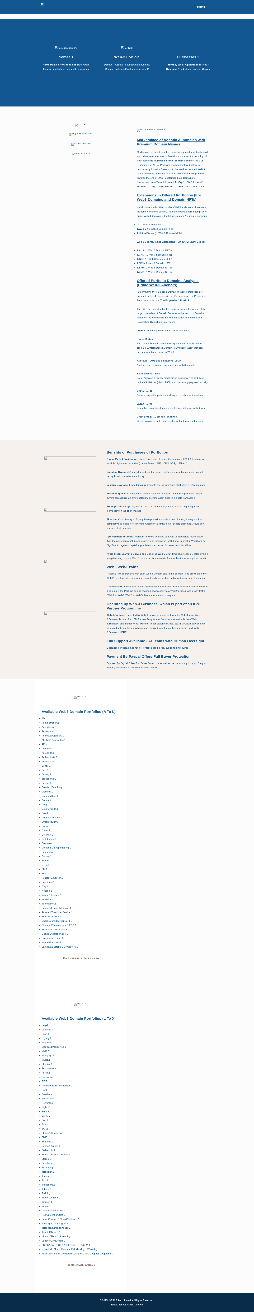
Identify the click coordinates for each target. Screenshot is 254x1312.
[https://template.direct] (47, 7)
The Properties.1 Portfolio (175, 300)
